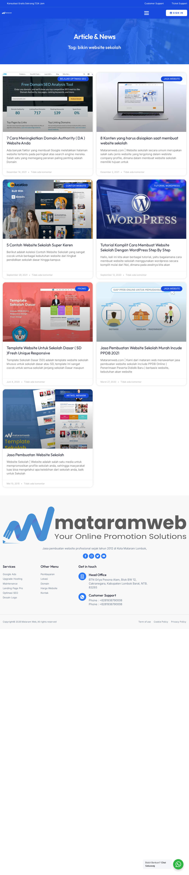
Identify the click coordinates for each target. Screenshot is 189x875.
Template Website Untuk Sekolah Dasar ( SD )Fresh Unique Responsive (44, 350)
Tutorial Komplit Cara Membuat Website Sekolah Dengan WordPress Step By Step (135, 247)
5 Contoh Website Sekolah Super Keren (40, 244)
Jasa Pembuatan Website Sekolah (35, 454)
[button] (146, 13)
